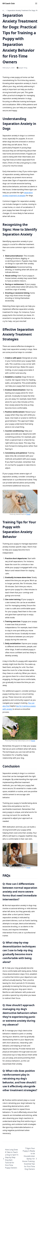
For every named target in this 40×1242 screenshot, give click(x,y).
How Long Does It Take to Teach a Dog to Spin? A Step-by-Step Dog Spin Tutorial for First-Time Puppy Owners (11, 1158)
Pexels (28, 514)
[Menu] (36, 3)
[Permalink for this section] (13, 128)
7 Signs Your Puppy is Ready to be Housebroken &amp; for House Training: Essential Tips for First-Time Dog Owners (28, 1158)
